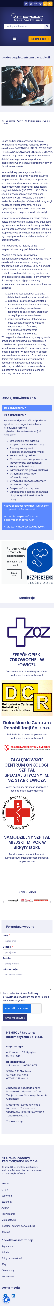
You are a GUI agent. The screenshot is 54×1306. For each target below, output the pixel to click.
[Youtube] (35, 4)
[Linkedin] (30, 4)
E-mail (7, 947)
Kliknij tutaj (14, 574)
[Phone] (45, 4)
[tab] (27, 408)
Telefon (7, 958)
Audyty (20, 121)
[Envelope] (50, 4)
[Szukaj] (47, 26)
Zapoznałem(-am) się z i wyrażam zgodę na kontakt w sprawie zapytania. (26, 997)
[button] (14, 38)
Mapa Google (14, 1046)
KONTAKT (39, 39)
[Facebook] (26, 4)
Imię (6, 935)
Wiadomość (10, 969)
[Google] (40, 4)
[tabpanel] (27, 457)
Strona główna (8, 121)
